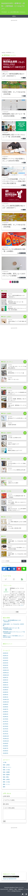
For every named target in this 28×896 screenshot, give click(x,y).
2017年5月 (5, 726)
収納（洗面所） (7, 774)
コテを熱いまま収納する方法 (14, 437)
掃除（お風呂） (7, 779)
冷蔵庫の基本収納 (12, 424)
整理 (24, 95)
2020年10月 (6, 675)
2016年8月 (5, 745)
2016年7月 (5, 748)
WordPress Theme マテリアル (17, 887)
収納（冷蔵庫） (7, 772)
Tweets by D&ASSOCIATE (9, 878)
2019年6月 (5, 689)
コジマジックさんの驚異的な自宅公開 (16, 469)
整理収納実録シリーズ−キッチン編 (16, 372)
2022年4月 (5, 653)
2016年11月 (6, 738)
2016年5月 (5, 753)
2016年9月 (5, 743)
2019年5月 (5, 692)
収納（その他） (7, 769)
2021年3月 (5, 665)
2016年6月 (5, 750)
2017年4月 (5, 728)
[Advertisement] (14, 35)
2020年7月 (5, 677)
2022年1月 (5, 655)
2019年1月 (5, 697)
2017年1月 (5, 733)
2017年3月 (5, 731)
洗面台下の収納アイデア (13, 444)
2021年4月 (5, 662)
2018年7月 (5, 709)
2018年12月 (6, 699)
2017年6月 (5, 724)
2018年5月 (5, 711)
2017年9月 (5, 719)
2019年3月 (5, 694)
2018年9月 (5, 704)
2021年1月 (5, 667)
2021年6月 (5, 658)
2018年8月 (5, 706)
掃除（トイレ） (7, 784)
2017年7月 (5, 721)
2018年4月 (5, 714)
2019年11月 (6, 687)
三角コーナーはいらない (13, 379)
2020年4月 (5, 680)
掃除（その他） (22, 253)
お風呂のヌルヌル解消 (13, 482)
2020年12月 (6, 670)
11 (17, 282)
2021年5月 (5, 660)
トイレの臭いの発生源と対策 (14, 528)
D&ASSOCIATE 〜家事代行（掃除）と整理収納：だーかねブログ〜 (13, 6)
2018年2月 (5, 716)
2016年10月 (6, 741)
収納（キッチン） (7, 767)
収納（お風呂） (7, 764)
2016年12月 (6, 736)
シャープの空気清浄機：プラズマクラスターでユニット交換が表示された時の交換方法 (13, 181)
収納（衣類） (6, 777)
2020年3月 (5, 682)
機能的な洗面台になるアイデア (15, 450)
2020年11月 (6, 672)
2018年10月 (6, 702)
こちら (21, 605)
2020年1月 (5, 684)
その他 (24, 77)
